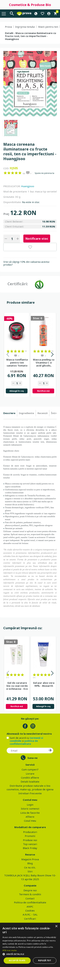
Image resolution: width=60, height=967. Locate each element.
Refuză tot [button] (44, 960)
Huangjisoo (27, 186)
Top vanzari (30, 844)
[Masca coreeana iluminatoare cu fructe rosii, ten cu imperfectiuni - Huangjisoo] (10, 128)
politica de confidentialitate (24, 742)
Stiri (30, 871)
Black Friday (30, 848)
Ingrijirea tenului (25, 26)
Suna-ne (33, 757)
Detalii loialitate (30, 781)
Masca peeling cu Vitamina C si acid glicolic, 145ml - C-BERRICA (43, 362)
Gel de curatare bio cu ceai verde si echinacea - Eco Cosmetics (17, 685)
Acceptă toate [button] (17, 960)
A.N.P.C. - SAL (30, 914)
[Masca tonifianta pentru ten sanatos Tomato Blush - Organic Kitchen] (16, 331)
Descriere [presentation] (9, 413)
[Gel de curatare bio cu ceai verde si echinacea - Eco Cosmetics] (16, 654)
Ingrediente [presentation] (26, 413)
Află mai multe (9, 950)
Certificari (30, 918)
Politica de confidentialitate (30, 902)
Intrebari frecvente (30, 793)
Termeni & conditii (30, 894)
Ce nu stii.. (30, 867)
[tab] (10, 413)
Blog (30, 863)
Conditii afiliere (30, 777)
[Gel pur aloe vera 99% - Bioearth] (43, 654)
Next (52, 355)
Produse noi (30, 840)
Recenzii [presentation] (43, 413)
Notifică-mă (43, 391)
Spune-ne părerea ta (44, 173)
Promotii (30, 836)
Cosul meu (30, 820)
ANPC (30, 906)
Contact (30, 898)
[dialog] (30, 945)
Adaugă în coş (17, 391)
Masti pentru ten (48, 26)
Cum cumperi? (30, 769)
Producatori (30, 832)
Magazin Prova (30, 859)
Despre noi (30, 890)
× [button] (56, 926)
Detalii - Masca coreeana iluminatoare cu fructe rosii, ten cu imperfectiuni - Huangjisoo (30, 36)
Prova (8, 26)
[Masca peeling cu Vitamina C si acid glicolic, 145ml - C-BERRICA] (43, 331)
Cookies (30, 910)
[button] (30, 954)
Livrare (30, 773)
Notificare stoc (36, 239)
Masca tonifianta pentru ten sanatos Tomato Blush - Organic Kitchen (17, 362)
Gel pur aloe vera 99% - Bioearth (43, 684)
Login (30, 804)
